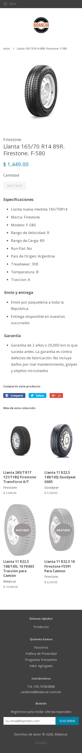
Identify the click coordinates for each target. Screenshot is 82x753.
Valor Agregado (41, 666)
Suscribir (67, 721)
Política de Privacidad (41, 653)
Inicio (6, 48)
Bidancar (61, 734)
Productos (41, 627)
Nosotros (41, 647)
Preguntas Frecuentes (41, 660)
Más (12, 4)
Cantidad (11, 175)
